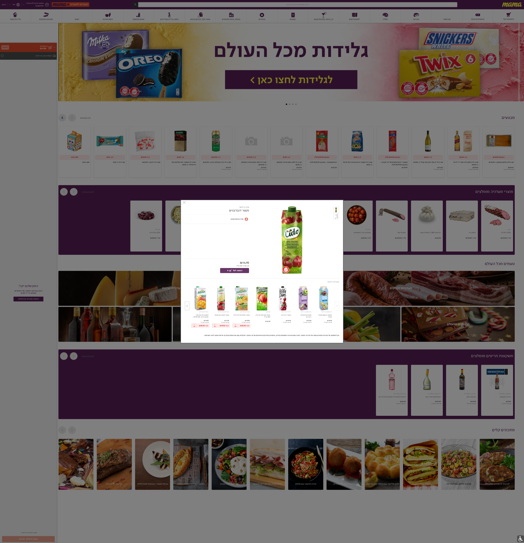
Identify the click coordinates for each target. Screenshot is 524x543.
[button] (336, 210)
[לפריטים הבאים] (187, 306)
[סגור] (184, 202)
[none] (324, 303)
